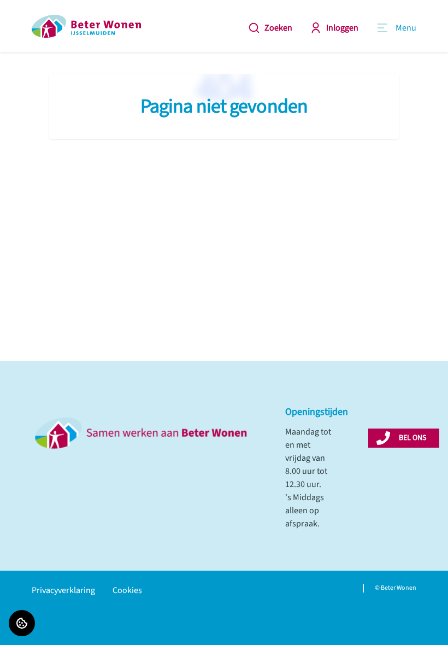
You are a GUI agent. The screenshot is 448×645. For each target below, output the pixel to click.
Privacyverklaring (63, 590)
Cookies (127, 590)
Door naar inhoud (41, 15)
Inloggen (342, 28)
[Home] (86, 26)
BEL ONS (412, 437)
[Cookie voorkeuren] (22, 623)
